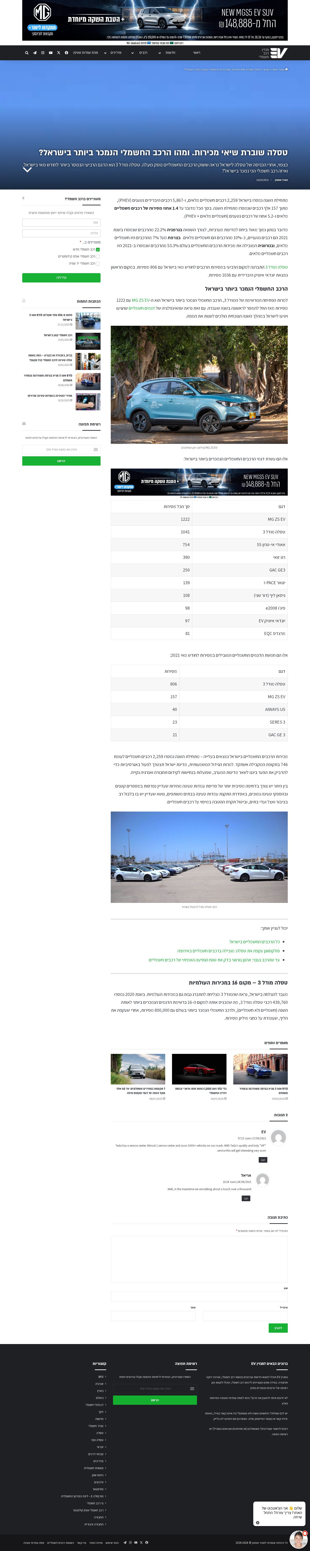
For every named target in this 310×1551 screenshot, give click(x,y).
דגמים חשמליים (142, 308)
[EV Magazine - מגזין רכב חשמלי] (273, 53)
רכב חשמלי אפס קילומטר (88, 1510)
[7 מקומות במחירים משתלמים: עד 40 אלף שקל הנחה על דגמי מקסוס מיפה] (138, 1069)
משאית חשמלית (93, 1468)
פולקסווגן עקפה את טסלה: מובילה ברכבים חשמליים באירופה (228, 951)
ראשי (196, 53)
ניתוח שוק (97, 1475)
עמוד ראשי (278, 69)
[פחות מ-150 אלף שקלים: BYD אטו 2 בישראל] (88, 321)
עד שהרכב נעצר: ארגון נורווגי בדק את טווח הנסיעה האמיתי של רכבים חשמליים (214, 960)
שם (286, 1288)
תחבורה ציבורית (93, 1524)
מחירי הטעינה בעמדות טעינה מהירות (50, 396)
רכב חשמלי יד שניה (82, 263)
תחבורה (98, 1517)
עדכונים (98, 1482)
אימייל (284, 1307)
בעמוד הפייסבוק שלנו (260, 1419)
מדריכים (116, 53)
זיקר (100, 1412)
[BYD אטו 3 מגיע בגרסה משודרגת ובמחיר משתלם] (260, 1069)
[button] (299, 1540)
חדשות (170, 53)
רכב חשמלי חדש (84, 249)
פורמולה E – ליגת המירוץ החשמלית (82, 1496)
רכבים (143, 53)
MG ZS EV (140, 300)
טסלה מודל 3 (276, 267)
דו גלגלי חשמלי (94, 1405)
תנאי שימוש (112, 1543)
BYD (100, 1377)
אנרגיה (99, 1384)
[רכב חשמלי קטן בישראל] (88, 341)
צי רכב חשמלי (95, 1503)
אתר (193, 1307)
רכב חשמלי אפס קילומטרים (77, 256)
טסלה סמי (97, 1440)
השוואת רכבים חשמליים (60, 1543)
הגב (263, 1160)
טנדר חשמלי (96, 1426)
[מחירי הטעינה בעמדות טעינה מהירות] (88, 401)
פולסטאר (97, 1489)
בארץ (266, 69)
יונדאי (100, 1447)
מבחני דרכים (95, 1454)
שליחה (61, 277)
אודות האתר (96, 1543)
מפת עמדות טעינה (85, 53)
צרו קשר (81, 1543)
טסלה (99, 1433)
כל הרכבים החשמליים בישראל (254, 942)
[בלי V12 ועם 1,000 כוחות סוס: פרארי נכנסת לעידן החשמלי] (199, 1069)
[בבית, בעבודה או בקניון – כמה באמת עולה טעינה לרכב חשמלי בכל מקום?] (88, 361)
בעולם (99, 1398)
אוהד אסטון (281, 180)
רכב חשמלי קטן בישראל (58, 335)
